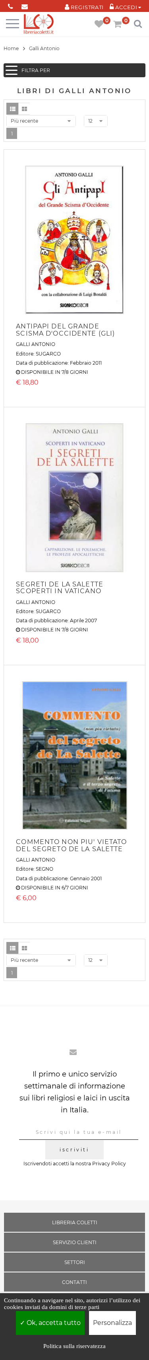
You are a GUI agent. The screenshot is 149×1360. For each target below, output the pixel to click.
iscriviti (74, 1150)
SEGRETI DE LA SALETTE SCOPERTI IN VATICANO (59, 587)
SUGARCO (48, 354)
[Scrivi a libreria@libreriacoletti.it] (24, 5)
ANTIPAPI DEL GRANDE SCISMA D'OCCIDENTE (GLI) (65, 329)
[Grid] (24, 109)
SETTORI (74, 1262)
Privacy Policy (109, 1164)
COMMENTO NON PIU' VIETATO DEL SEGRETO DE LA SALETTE (71, 845)
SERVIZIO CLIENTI (75, 1242)
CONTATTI (74, 1282)
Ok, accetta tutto (53, 1323)
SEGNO (44, 869)
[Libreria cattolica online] (39, 24)
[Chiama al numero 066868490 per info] (10, 5)
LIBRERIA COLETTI (74, 1222)
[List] (12, 109)
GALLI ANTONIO (35, 344)
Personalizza (112, 1323)
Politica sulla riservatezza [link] (74, 1346)
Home (11, 48)
